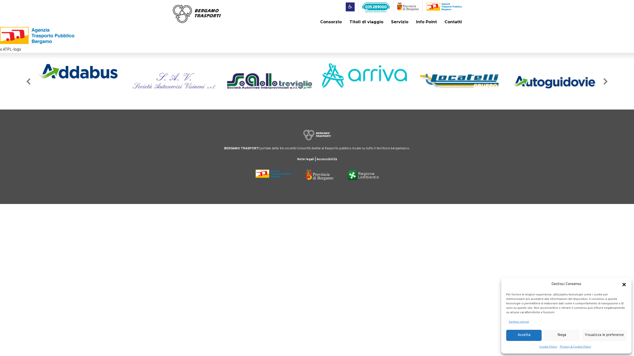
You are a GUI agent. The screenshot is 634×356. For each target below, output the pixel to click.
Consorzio (331, 22)
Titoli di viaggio (366, 22)
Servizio (399, 22)
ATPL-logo (12, 49)
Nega (561, 335)
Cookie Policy (548, 347)
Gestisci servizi (519, 322)
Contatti (453, 22)
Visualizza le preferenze (604, 335)
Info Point (426, 22)
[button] (624, 284)
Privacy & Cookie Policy (575, 347)
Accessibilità (327, 159)
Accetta (524, 335)
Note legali (305, 159)
